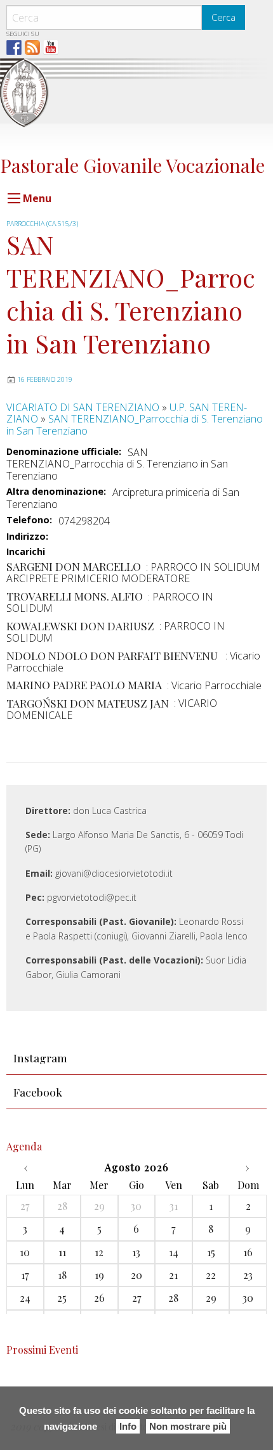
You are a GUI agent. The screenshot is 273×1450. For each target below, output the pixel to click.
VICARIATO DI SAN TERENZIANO (82, 407)
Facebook (37, 1091)
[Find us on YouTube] (50, 47)
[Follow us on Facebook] (14, 47)
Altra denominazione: (56, 492)
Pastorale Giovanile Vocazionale (132, 165)
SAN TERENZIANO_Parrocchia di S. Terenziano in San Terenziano (134, 424)
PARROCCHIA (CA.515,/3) (42, 223)
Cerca (223, 17)
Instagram (40, 1057)
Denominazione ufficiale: (63, 452)
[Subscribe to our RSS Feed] (32, 47)
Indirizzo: (27, 536)
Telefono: (29, 520)
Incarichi (25, 552)
